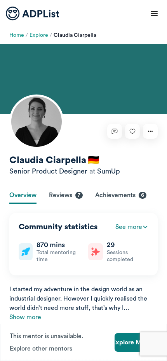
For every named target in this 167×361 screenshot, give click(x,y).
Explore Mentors (136, 342)
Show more (25, 317)
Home (16, 35)
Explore (39, 35)
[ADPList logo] (32, 13)
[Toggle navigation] (154, 14)
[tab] (23, 196)
